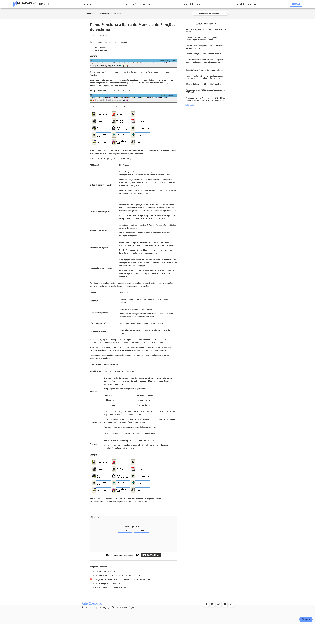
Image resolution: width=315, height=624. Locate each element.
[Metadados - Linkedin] (218, 604)
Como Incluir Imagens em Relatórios (105, 583)
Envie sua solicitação (151, 555)
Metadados (90, 13)
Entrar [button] (296, 4)
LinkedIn (98, 517)
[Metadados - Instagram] (212, 604)
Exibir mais (189, 105)
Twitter (94, 517)
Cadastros (118, 13)
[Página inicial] (24, 4)
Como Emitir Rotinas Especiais (102, 571)
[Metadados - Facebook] (206, 604)
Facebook (91, 517)
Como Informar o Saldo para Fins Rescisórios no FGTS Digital (115, 575)
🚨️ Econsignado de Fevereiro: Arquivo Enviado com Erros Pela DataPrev (120, 579)
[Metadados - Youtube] (224, 604)
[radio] (125, 531)
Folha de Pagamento (104, 13)
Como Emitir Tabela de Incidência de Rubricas (109, 587)
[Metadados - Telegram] (231, 604)
